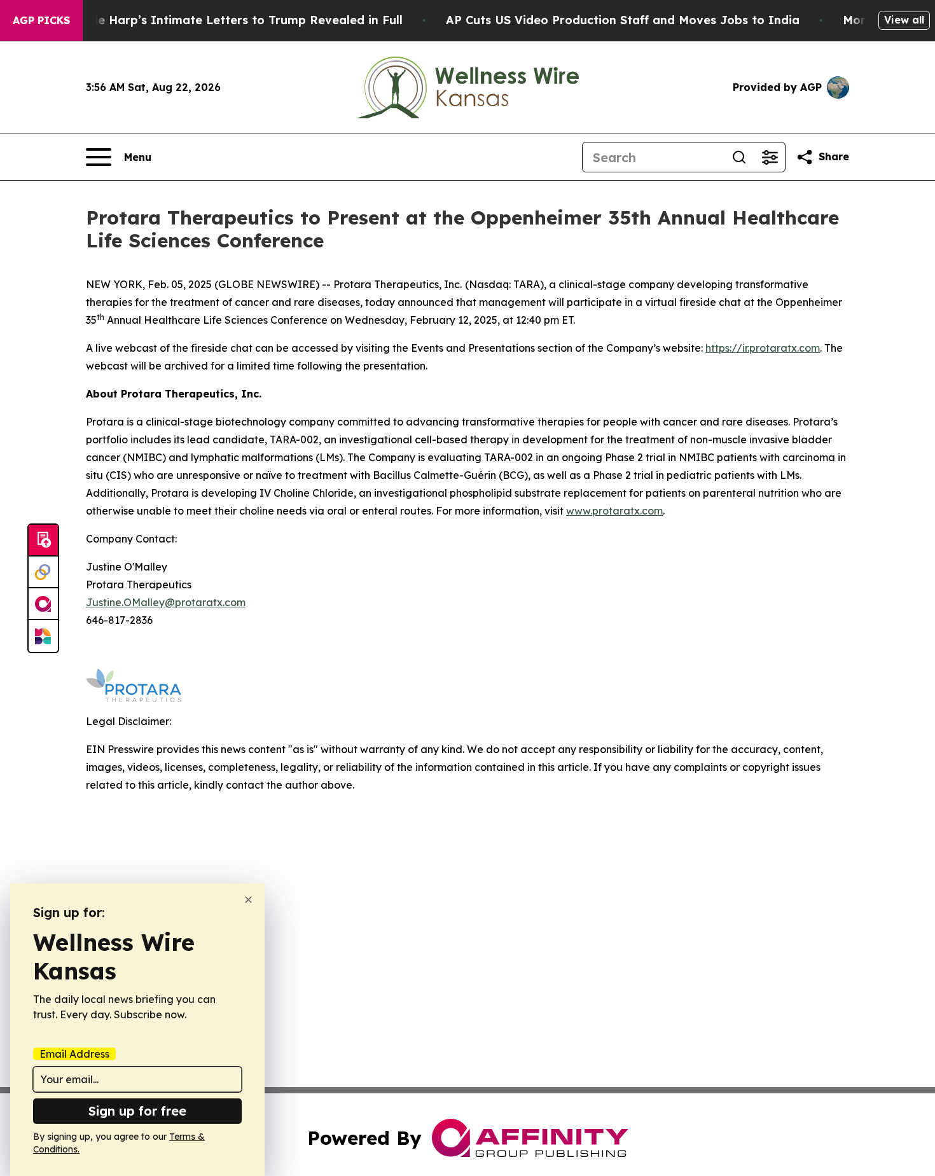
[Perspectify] (43, 572)
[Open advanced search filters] (769, 157)
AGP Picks (41, 20)
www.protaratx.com (614, 510)
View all (904, 19)
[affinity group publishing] (43, 604)
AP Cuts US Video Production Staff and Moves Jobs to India (623, 20)
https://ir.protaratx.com (762, 348)
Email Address (74, 1054)
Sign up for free (137, 1111)
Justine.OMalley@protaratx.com (166, 602)
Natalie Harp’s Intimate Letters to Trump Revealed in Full (232, 20)
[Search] (739, 157)
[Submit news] (43, 541)
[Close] (248, 900)
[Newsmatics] (43, 636)
